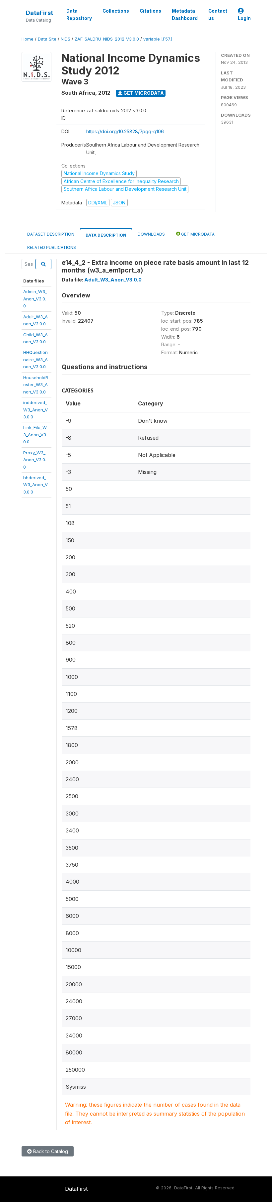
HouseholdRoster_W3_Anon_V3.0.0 (35, 384)
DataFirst (39, 12)
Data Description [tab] (106, 235)
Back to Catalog (50, 1151)
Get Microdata (143, 93)
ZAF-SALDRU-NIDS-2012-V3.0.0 (107, 39)
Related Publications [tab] (51, 247)
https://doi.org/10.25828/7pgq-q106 (125, 131)
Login (244, 18)
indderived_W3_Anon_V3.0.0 (35, 409)
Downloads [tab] (151, 234)
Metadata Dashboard (185, 14)
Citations (150, 11)
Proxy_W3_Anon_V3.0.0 (34, 460)
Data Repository (79, 14)
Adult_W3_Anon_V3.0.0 (113, 279)
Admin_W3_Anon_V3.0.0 (35, 298)
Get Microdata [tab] (197, 234)
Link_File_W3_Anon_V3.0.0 (35, 434)
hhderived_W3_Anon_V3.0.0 (35, 484)
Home (28, 39)
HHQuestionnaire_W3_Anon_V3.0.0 (35, 359)
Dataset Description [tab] (50, 234)
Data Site (47, 39)
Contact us (217, 14)
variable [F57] (157, 39)
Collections (115, 11)
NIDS (65, 39)
